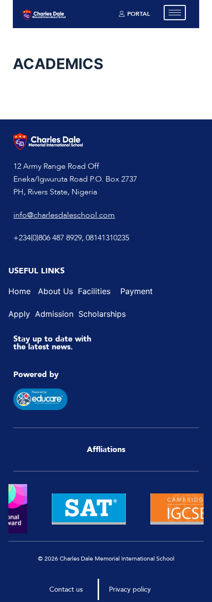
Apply (20, 314)
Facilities (94, 291)
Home (19, 291)
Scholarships (102, 314)
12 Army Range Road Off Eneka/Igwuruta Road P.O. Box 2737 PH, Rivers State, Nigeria (75, 179)
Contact (61, 589)
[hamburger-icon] (175, 12)
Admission (54, 314)
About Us (56, 291)
